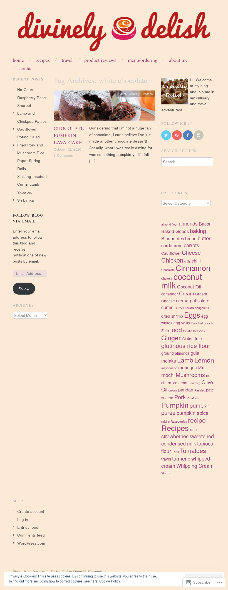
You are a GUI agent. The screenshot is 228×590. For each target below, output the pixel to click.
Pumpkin (175, 405)
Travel (67, 59)
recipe (197, 420)
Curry (178, 308)
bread (191, 238)
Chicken (172, 260)
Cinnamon (193, 267)
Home (18, 59)
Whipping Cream (195, 465)
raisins (165, 421)
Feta (165, 330)
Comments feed (31, 535)
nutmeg (195, 383)
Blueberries (172, 238)
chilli (196, 260)
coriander (169, 294)
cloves (166, 278)
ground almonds (175, 353)
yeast (166, 472)
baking (198, 231)
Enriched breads (202, 323)
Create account (30, 511)
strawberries (175, 436)
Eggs (192, 314)
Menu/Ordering (142, 59)
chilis (187, 261)
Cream (186, 293)
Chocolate (168, 270)
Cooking (134, 94)
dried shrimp (172, 316)
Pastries (199, 390)
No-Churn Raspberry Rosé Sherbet (31, 97)
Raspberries (179, 421)
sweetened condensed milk (187, 439)
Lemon (204, 359)
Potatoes (193, 398)
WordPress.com (31, 543)
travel (166, 459)
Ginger (171, 337)
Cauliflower (171, 253)
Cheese (191, 252)
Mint (201, 367)
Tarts (175, 452)
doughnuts (202, 308)
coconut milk (181, 280)
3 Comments (63, 155)
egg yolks (182, 322)
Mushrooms (190, 375)
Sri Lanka (25, 200)
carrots (191, 245)
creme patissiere (192, 300)
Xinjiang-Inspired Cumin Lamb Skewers (32, 184)
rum (193, 429)
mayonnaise (169, 368)
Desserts (147, 94)
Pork (180, 397)
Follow (23, 288)
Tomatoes (193, 450)
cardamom (172, 245)
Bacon (205, 223)
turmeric (181, 458)
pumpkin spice (193, 412)
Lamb (185, 359)
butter (204, 238)
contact (26, 68)
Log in (22, 519)
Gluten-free (192, 338)
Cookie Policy (109, 581)
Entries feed (27, 527)
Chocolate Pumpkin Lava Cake (69, 135)
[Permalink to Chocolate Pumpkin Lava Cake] (104, 107)
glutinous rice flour (185, 345)
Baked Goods (175, 231)
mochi (168, 374)
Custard (188, 308)
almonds (188, 223)
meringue (187, 367)
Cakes (122, 94)
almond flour (169, 224)
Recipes (43, 59)
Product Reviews (100, 59)
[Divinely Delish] (114, 33)
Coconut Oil (189, 286)
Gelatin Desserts (194, 331)
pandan (185, 389)
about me (178, 59)
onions (172, 390)
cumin (167, 307)
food (176, 329)
